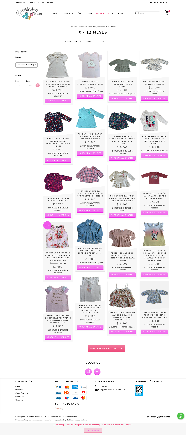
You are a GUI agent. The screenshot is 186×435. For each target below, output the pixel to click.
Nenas (84, 27)
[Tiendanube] (159, 418)
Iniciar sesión (165, 2)
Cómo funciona (84, 13)
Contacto (117, 13)
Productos (102, 13)
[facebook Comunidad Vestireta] (97, 371)
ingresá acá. (59, 420)
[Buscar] (135, 13)
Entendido (93, 430)
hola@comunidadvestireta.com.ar (41, 2)
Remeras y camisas (96, 27)
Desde (17, 81)
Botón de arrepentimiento (77, 420)
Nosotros (67, 13)
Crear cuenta (153, 2)
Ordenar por (71, 41)
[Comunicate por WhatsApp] (180, 416)
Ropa (78, 27)
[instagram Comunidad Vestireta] (88, 371)
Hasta (27, 81)
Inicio (55, 13)
